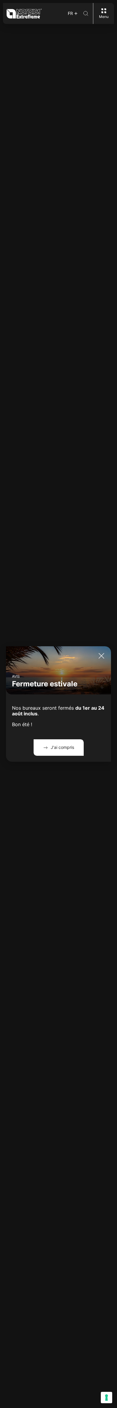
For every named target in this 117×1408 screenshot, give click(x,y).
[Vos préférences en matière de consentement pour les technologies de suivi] (106, 1397)
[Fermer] (101, 656)
